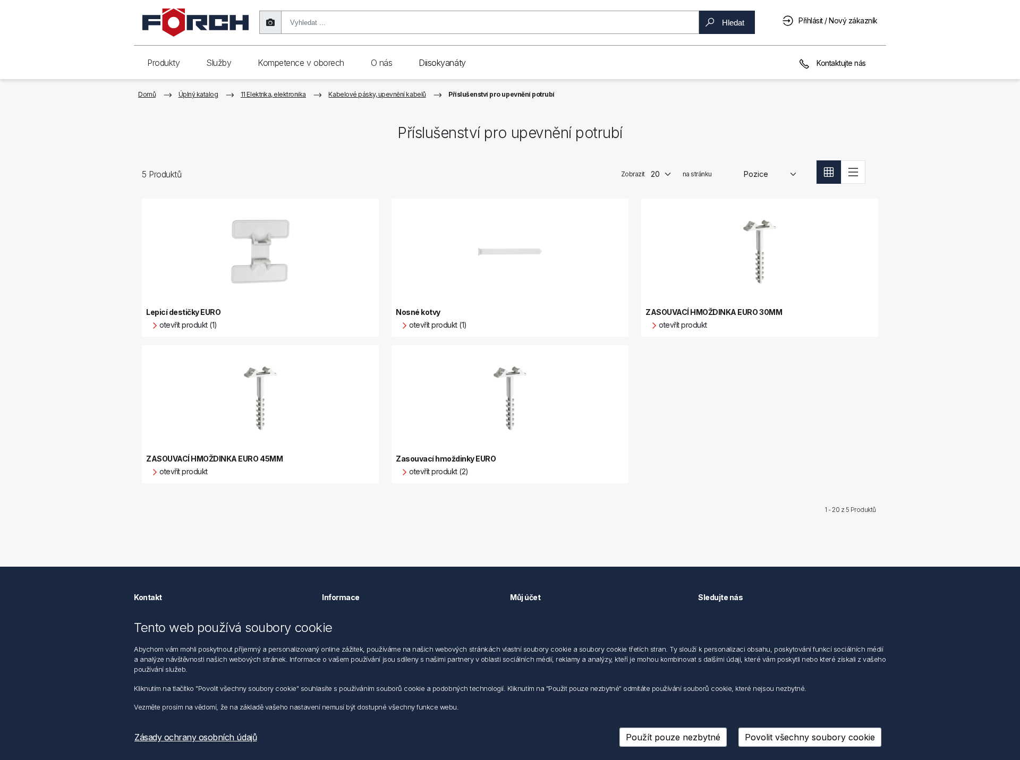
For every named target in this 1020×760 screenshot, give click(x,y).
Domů (147, 94)
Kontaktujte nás (840, 62)
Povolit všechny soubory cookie (810, 737)
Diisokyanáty (442, 62)
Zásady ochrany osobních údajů (195, 737)
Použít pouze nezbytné (673, 737)
